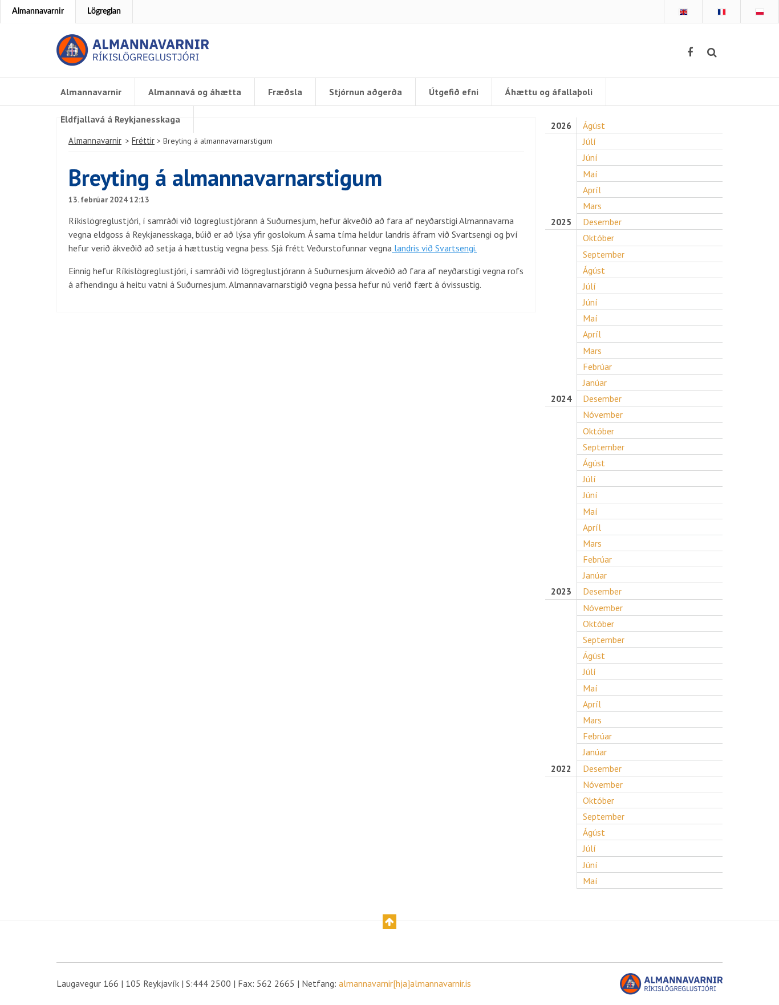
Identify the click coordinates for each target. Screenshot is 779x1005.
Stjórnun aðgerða (365, 91)
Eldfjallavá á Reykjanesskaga (120, 119)
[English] (683, 12)
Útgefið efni (453, 91)
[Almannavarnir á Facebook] (690, 52)
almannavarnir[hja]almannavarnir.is (405, 983)
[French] (721, 12)
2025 (561, 222)
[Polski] (759, 12)
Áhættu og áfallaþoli (549, 91)
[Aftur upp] (389, 921)
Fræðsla (285, 91)
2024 (561, 398)
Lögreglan (104, 11)
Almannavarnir (38, 11)
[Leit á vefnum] (712, 52)
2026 (561, 125)
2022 (561, 768)
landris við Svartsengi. (434, 248)
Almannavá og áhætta (194, 91)
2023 (561, 591)
